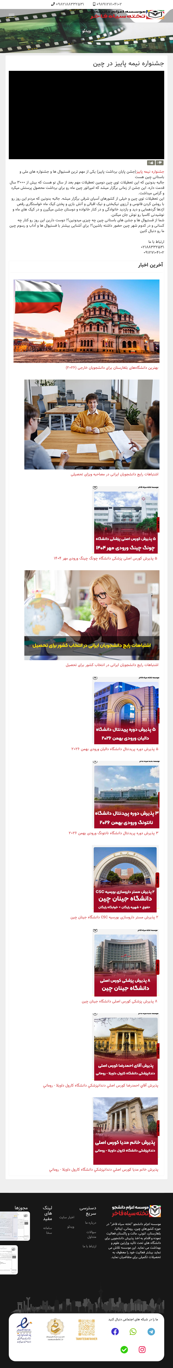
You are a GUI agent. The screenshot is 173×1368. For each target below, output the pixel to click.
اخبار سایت (66, 1217)
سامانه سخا (47, 1230)
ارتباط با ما (89, 1246)
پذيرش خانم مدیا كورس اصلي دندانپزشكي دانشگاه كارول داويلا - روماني (103, 1170)
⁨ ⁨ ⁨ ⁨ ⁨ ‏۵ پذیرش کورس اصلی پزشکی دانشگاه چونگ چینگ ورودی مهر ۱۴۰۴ (103, 558)
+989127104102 (109, 4)
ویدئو (70, 1226)
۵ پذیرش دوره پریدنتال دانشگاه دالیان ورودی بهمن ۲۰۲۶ (114, 749)
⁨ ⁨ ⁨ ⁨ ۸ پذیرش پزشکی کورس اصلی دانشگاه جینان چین (118, 1001)
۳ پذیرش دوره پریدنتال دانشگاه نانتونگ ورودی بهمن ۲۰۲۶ (113, 833)
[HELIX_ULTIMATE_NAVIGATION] (11, 15)
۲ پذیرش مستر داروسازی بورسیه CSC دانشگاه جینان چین (114, 917)
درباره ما (90, 1222)
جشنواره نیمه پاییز (150, 172)
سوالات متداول (91, 1234)
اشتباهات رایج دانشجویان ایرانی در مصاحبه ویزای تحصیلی (114, 474)
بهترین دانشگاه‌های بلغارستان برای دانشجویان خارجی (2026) (112, 368)
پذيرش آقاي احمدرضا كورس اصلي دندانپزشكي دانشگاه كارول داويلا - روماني (100, 1085)
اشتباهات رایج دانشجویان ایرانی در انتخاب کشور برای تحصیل (112, 665)
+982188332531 (70, 4)
